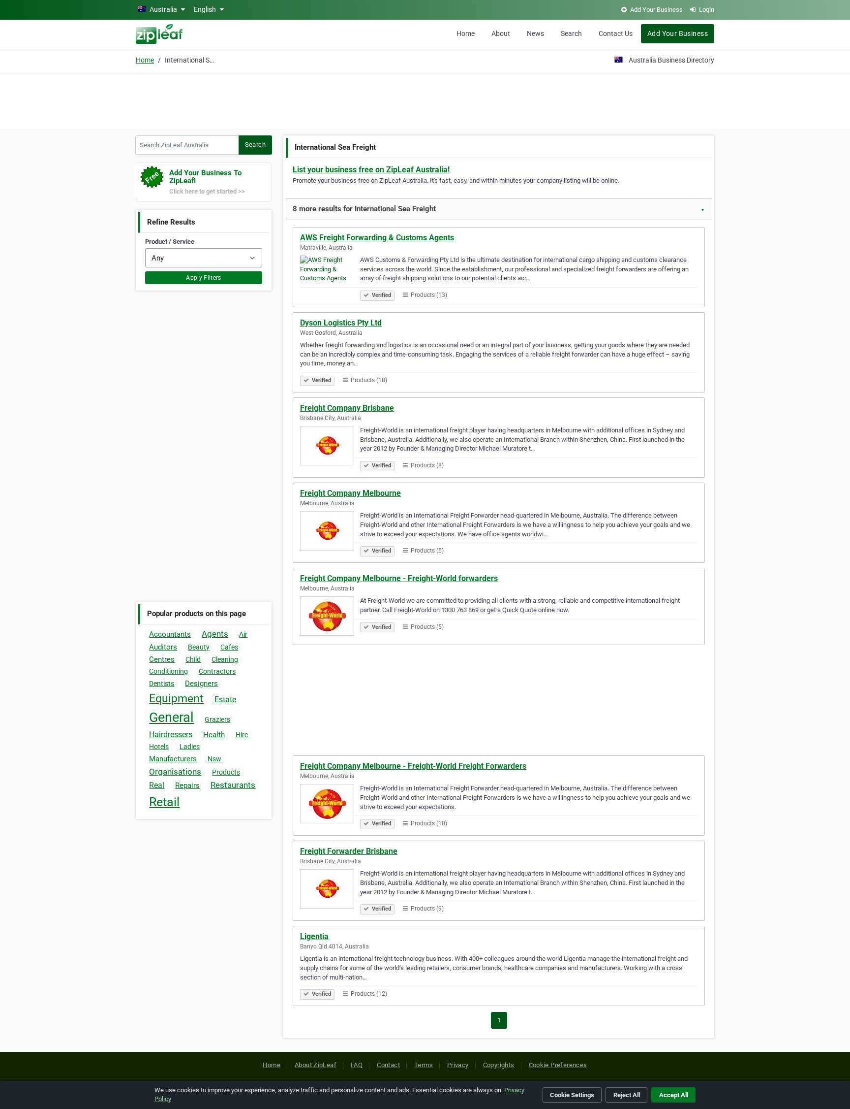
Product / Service (169, 241)
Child (193, 659)
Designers (201, 683)
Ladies (190, 746)
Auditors (163, 647)
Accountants (170, 634)
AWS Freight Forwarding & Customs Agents (377, 237)
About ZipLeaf (315, 1065)
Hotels (159, 746)
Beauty (199, 647)
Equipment (176, 698)
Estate (225, 699)
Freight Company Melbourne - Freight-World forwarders (399, 578)
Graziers (217, 719)
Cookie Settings (572, 1095)
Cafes (229, 647)
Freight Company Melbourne (350, 493)
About (500, 33)
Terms (423, 1065)
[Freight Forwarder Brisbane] (330, 890)
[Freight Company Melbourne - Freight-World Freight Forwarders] (330, 805)
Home (465, 33)
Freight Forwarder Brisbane (348, 851)
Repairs (187, 785)
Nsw (214, 759)
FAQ (357, 1065)
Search (571, 33)
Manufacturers (173, 758)
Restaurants (233, 785)
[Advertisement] (425, 99)
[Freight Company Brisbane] (330, 447)
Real (156, 785)
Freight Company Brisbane (347, 408)
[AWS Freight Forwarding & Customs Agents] (330, 277)
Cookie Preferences (558, 1065)
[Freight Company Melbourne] (330, 532)
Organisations (175, 772)
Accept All (673, 1095)
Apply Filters (203, 277)
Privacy (458, 1065)
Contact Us (616, 33)
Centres (162, 659)
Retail (164, 802)
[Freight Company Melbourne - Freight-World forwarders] (330, 617)
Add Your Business (677, 33)
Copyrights (499, 1065)
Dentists (161, 683)
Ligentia (314, 936)
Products (226, 772)
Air (243, 634)
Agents (215, 634)
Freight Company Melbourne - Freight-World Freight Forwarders (413, 766)
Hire (242, 735)
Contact (388, 1065)
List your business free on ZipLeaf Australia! (371, 169)
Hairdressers (170, 734)
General (171, 717)
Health (214, 734)
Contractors (217, 671)
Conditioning (168, 671)
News (535, 33)
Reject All (626, 1095)
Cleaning (225, 659)
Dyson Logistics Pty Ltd (341, 322)
